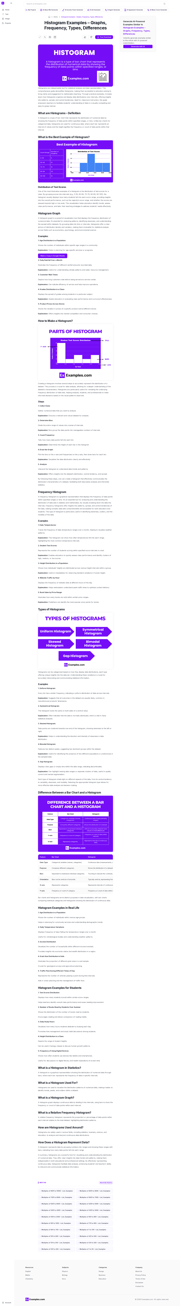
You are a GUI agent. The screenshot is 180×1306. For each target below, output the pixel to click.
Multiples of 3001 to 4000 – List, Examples (57, 1210)
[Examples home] (35, 1299)
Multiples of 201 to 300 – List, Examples (94, 1243)
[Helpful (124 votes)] (85, 37)
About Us (138, 1271)
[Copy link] (40, 37)
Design (101, 1271)
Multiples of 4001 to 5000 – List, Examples (95, 1204)
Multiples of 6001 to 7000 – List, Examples (95, 1197)
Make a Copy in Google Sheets (53, 256)
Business (102, 1275)
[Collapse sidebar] (11, 3)
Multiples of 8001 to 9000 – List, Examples (95, 1191)
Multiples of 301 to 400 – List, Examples (56, 1249)
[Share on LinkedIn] (55, 37)
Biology (65, 1275)
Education (102, 1279)
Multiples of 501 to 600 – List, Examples (56, 1236)
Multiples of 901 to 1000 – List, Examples (56, 1223)
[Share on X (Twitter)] (45, 37)
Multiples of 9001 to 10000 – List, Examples (57, 1191)
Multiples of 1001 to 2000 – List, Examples (57, 1217)
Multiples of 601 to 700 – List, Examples (56, 1230)
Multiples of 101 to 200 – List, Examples (56, 1243)
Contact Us (139, 1286)
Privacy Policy (140, 1275)
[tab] (31, 10)
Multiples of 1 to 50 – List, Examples (92, 1249)
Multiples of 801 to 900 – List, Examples (94, 1217)
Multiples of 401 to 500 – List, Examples (94, 1236)
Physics (65, 1271)
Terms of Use (140, 1279)
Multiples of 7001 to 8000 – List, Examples (57, 1197)
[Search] (164, 4)
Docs (64, 1279)
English (28, 1271)
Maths (56, 17)
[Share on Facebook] (50, 37)
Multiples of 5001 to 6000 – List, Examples (57, 1204)
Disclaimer (139, 1282)
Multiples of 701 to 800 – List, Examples (94, 1223)
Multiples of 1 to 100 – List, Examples (93, 1230)
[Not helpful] (91, 37)
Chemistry (29, 1279)
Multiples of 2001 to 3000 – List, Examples (95, 1210)
